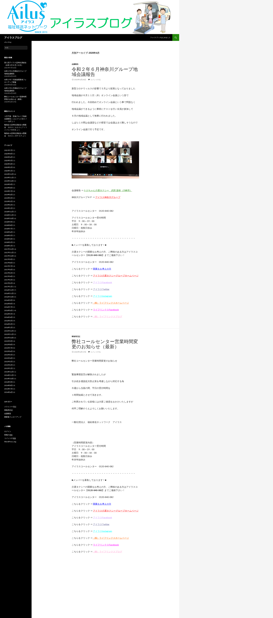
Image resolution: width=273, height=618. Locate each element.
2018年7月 (8, 229)
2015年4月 (8, 358)
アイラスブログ (13, 37)
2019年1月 (8, 208)
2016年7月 (8, 307)
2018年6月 (8, 232)
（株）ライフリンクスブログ (107, 316)
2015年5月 (8, 355)
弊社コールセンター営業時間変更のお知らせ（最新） (105, 343)
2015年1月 (8, 368)
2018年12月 (9, 212)
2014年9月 (8, 382)
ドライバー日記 (10, 407)
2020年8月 (8, 154)
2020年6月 (8, 157)
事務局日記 (76, 336)
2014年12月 (9, 372)
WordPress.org (10, 442)
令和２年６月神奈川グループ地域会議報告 (105, 71)
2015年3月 (8, 361)
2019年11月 (9, 177)
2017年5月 (8, 273)
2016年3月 (8, 321)
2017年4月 (8, 276)
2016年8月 (8, 304)
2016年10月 (9, 297)
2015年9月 (8, 341)
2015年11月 (9, 334)
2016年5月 (8, 314)
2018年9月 (8, 222)
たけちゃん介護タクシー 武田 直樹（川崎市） (108, 190)
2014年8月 (8, 385)
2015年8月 (8, 344)
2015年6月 (8, 351)
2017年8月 (8, 263)
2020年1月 (8, 171)
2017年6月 (8, 269)
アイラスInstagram (102, 296)
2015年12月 (9, 331)
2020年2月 (8, 167)
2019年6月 (8, 195)
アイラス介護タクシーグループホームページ (115, 275)
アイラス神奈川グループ (107, 197)
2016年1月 (8, 327)
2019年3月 (8, 201)
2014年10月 (9, 379)
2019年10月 (9, 181)
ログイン (7, 431)
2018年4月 (8, 239)
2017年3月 (8, 280)
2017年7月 (8, 266)
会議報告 (75, 64)
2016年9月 (8, 300)
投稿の (8, 435)
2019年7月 (8, 191)
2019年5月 (8, 198)
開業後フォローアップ (12, 417)
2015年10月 (9, 338)
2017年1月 (8, 287)
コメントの (10, 438)
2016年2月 (8, 324)
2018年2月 (8, 242)
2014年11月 (9, 375)
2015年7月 (8, 348)
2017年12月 (9, 249)
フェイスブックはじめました (160, 37)
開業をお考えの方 (102, 268)
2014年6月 (8, 392)
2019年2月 (8, 205)
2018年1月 (8, 246)
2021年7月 (8, 150)
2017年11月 (9, 252)
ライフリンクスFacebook (106, 309)
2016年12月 (9, 290)
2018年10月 (9, 218)
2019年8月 (8, 188)
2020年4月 (8, 164)
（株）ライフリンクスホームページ (111, 302)
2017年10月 (9, 256)
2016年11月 (9, 293)
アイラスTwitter (101, 289)
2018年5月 (8, 235)
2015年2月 (8, 365)
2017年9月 (8, 259)
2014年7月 (8, 389)
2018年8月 (8, 225)
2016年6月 (8, 310)
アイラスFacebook (102, 282)
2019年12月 (9, 174)
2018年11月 (9, 215)
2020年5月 (8, 160)
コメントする (95, 80)
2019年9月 (8, 184)
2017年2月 (8, 283)
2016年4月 (8, 317)
